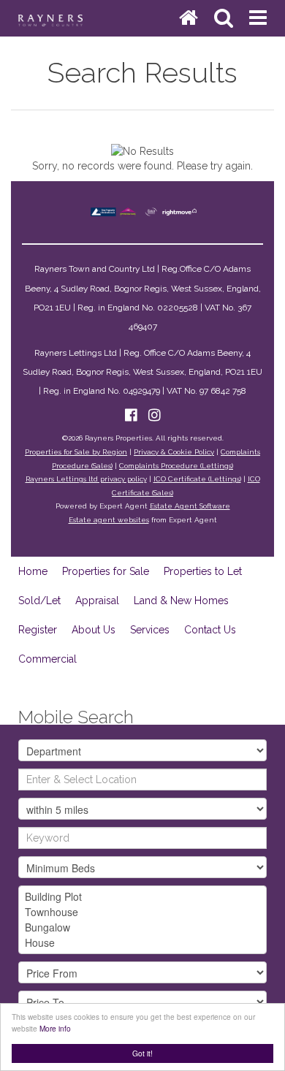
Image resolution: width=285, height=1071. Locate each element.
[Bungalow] (142, 927)
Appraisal (97, 600)
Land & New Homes (181, 600)
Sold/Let (39, 600)
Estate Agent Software (190, 506)
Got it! (142, 1053)
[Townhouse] (142, 912)
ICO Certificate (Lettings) (197, 479)
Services (150, 630)
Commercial (47, 659)
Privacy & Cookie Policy (174, 452)
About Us (93, 630)
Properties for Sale (105, 571)
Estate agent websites (109, 520)
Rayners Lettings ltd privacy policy (86, 479)
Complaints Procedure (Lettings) (176, 466)
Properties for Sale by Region (76, 452)
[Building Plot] (142, 896)
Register (37, 630)
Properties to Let (203, 571)
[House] (142, 942)
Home (33, 571)
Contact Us (210, 630)
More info (55, 1028)
